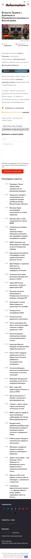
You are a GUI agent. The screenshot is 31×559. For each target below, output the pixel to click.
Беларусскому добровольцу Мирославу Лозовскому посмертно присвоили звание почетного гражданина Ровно (19, 429)
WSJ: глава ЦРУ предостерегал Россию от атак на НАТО (19, 389)
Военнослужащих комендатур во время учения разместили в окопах (18, 337)
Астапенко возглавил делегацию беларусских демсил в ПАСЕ (19, 277)
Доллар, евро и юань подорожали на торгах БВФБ (18, 221)
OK (26, 557)
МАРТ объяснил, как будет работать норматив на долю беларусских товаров (19, 245)
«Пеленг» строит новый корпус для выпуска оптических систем (18, 406)
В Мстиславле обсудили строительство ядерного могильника (19, 441)
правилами (15, 532)
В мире (6, 35)
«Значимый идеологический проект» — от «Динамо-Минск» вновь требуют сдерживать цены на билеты (19, 491)
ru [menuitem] (24, 1)
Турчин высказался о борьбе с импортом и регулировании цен (18, 398)
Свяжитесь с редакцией (14, 108)
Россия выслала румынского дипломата (19, 318)
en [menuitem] (28, 1)
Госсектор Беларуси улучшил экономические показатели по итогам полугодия (19, 371)
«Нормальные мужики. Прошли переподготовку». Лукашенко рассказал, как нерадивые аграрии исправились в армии (19, 232)
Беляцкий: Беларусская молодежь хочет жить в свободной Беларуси (18, 381)
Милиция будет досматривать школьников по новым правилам (18, 211)
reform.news (7, 45)
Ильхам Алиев (18, 118)
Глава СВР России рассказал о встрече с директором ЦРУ (18, 285)
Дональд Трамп (7, 118)
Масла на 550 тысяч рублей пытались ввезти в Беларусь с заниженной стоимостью (19, 478)
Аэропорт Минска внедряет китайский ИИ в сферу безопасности (19, 347)
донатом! (26, 112)
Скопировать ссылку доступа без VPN (15, 129)
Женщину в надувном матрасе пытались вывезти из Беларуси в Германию (18, 450)
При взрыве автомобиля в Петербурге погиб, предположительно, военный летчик (19, 256)
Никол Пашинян (7, 120)
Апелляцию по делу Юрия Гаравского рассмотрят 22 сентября (19, 304)
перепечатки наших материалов (12, 536)
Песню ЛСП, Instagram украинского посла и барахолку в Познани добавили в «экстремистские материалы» (18, 358)
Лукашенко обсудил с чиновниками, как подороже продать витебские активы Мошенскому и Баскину (19, 199)
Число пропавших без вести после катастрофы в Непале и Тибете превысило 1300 (19, 326)
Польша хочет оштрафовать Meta (17, 312)
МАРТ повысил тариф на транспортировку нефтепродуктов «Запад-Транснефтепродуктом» (19, 416)
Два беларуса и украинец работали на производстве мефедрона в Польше (19, 267)
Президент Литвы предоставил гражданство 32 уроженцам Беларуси (18, 187)
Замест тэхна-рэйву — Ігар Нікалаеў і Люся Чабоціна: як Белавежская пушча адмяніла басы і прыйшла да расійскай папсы (19, 464)
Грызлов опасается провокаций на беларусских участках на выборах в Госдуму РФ (19, 294)
